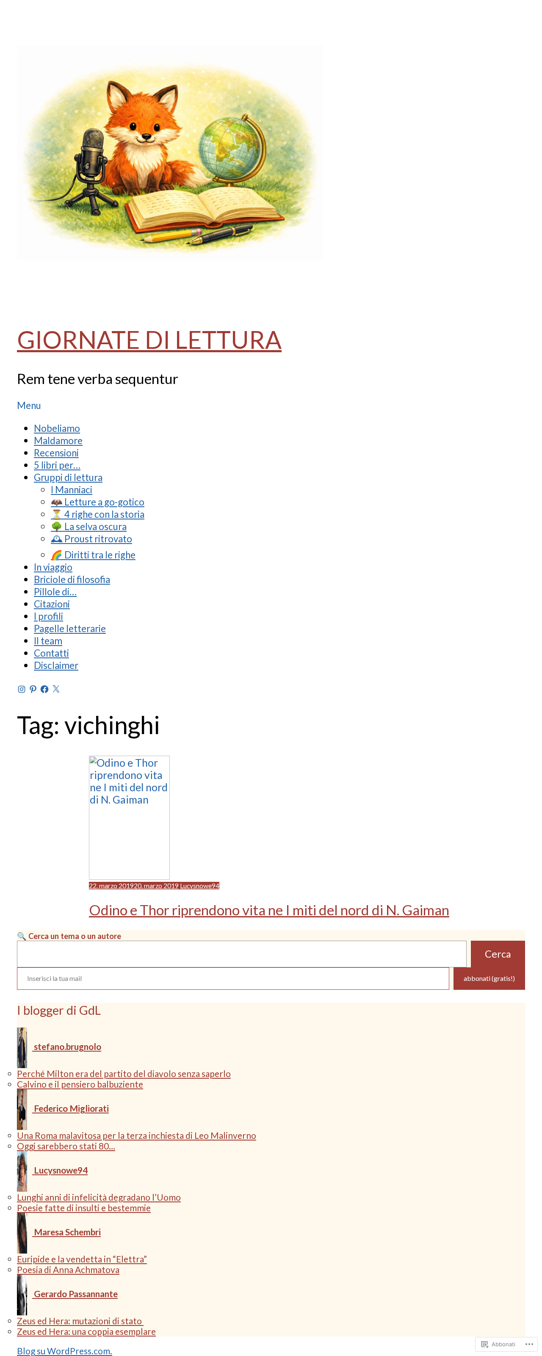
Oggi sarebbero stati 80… (66, 1146)
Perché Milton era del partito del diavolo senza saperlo (124, 1073)
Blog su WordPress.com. (64, 1350)
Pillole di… (55, 591)
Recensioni (56, 452)
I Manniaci (71, 489)
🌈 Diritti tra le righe (93, 555)
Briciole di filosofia (72, 579)
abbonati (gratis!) (489, 978)
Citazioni (52, 604)
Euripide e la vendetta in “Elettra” (82, 1259)
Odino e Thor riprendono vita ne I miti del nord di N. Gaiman (269, 909)
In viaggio (53, 567)
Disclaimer (56, 665)
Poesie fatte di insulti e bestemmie (84, 1207)
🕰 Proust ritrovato (91, 538)
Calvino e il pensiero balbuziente (80, 1084)
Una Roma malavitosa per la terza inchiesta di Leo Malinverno (136, 1135)
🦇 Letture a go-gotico (97, 502)
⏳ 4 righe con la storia (97, 514)
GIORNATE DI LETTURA (149, 339)
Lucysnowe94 (199, 885)
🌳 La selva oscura (89, 526)
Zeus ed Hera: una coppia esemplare (86, 1331)
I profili (48, 616)
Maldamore (58, 440)
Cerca (498, 954)
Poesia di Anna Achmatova (68, 1269)
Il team (48, 640)
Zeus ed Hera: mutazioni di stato (80, 1320)
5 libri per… (57, 465)
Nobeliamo (57, 428)
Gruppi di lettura (68, 477)
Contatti (51, 653)
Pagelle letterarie (70, 628)
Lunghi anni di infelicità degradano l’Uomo (99, 1197)
